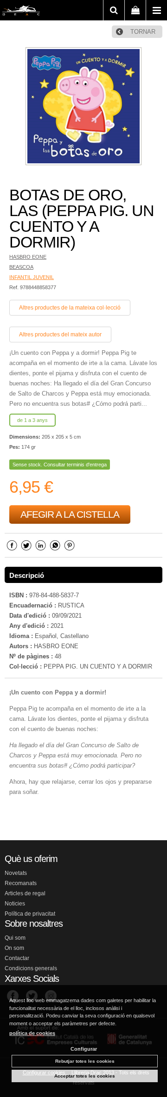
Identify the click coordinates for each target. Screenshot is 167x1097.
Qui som (15, 938)
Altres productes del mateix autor (60, 334)
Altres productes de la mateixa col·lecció (70, 307)
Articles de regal (25, 893)
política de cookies (32, 1033)
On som (14, 948)
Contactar (17, 958)
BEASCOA (21, 267)
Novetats (16, 873)
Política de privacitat (30, 914)
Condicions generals (31, 968)
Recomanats (21, 883)
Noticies (15, 903)
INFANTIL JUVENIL (31, 277)
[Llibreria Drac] (21, 12)
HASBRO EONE (27, 257)
